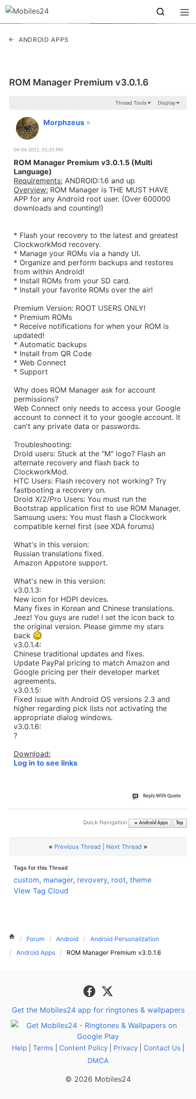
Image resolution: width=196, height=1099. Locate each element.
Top (179, 823)
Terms (43, 1048)
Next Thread (124, 846)
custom (26, 879)
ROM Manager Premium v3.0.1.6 (79, 82)
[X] (107, 990)
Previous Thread (77, 846)
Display (166, 103)
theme (140, 879)
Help (19, 1048)
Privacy (125, 1048)
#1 (179, 117)
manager (58, 879)
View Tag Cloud (41, 890)
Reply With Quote (162, 796)
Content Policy (83, 1048)
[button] (160, 12)
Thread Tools (131, 103)
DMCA (98, 1060)
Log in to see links (45, 762)
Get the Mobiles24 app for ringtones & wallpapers (98, 1009)
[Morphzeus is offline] (27, 128)
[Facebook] (90, 990)
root (118, 879)
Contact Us (162, 1048)
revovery (92, 879)
